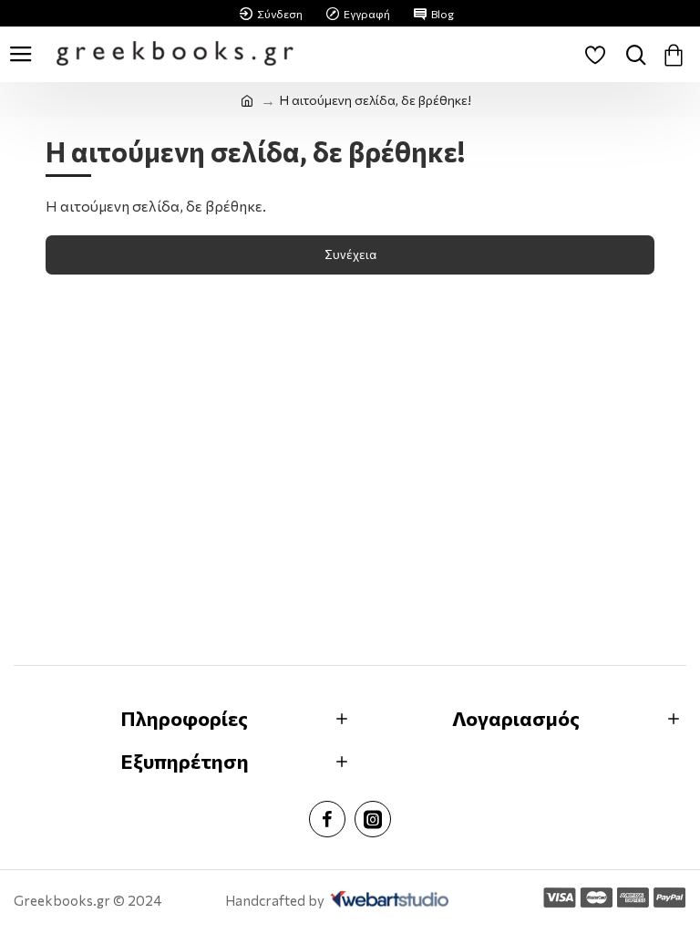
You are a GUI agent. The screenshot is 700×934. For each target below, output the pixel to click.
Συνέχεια (350, 254)
